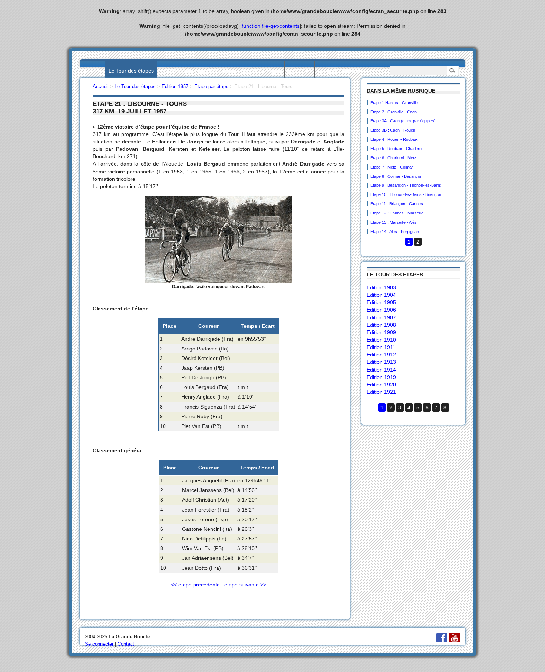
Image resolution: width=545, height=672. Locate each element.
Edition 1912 (381, 354)
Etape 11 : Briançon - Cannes (396, 204)
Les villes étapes (261, 71)
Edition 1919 (381, 377)
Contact (126, 644)
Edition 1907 (381, 317)
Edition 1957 (175, 86)
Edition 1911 (381, 347)
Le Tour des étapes (131, 71)
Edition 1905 (381, 302)
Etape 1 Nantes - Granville (394, 102)
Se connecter (99, 644)
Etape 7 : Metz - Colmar (391, 167)
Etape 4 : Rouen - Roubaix (394, 139)
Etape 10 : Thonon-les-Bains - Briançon (405, 194)
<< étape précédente (195, 585)
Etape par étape (211, 86)
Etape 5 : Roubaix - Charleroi (396, 148)
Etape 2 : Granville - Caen (393, 112)
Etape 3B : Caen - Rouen (392, 130)
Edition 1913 (381, 362)
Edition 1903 (381, 287)
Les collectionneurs (340, 71)
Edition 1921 (381, 392)
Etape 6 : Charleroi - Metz (393, 158)
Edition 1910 (381, 340)
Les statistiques (217, 71)
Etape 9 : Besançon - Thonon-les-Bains (405, 185)
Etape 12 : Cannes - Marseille (396, 213)
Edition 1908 (381, 325)
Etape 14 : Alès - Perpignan (394, 231)
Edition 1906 (381, 310)
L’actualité (299, 71)
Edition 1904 (381, 295)
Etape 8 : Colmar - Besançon (396, 176)
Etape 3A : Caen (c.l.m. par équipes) (403, 121)
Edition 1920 (381, 384)
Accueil (93, 71)
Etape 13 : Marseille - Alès (393, 222)
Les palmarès (176, 71)
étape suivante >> (245, 585)
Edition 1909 (381, 332)
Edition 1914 (381, 370)
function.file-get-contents (271, 26)
